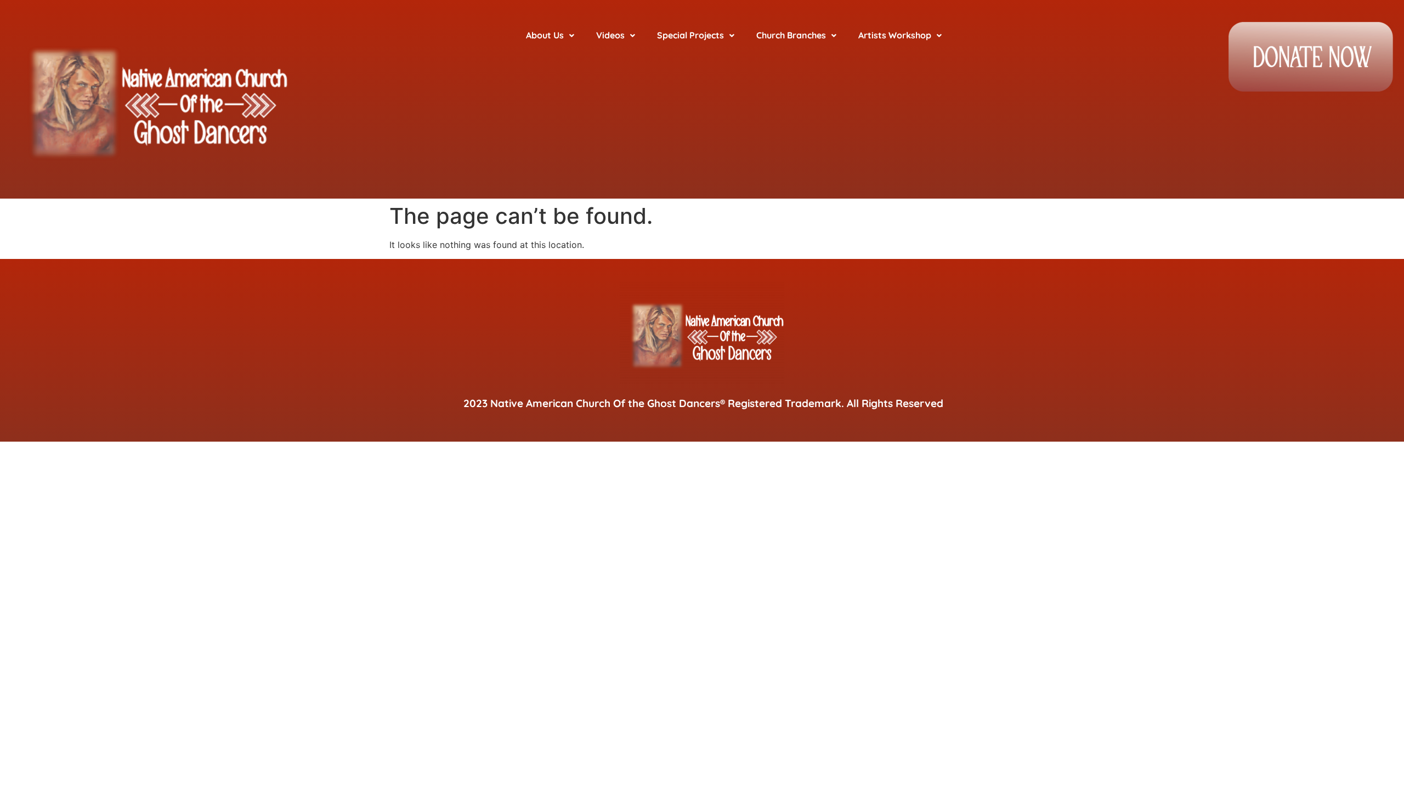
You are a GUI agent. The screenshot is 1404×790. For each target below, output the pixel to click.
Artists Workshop (894, 35)
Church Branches (791, 35)
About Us (545, 35)
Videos (610, 35)
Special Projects (690, 35)
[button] (550, 35)
